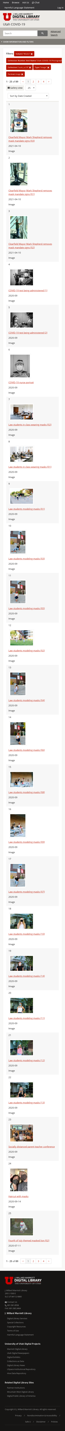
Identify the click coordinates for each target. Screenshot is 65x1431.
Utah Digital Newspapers (18, 1353)
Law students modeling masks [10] (26, 933)
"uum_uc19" (18, 67)
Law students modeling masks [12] (26, 1060)
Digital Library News (16, 1365)
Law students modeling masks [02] (26, 650)
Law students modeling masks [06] (26, 750)
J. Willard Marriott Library (16, 1290)
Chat (36, 2)
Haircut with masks (18, 1196)
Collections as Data (15, 1361)
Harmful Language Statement (19, 7)
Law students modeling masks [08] (26, 792)
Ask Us (25, 2)
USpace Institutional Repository (21, 1369)
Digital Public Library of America (21, 1396)
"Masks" (23, 54)
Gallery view (16, 87)
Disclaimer (41, 1421)
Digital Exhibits (13, 1357)
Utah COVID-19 (14, 24)
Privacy (18, 1415)
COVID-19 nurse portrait (21, 382)
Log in (60, 7)
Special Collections (15, 1322)
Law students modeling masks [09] (26, 841)
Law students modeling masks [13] (26, 1102)
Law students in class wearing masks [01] (29, 466)
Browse (15, 2)
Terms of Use (13, 1330)
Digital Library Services (17, 1318)
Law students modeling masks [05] (26, 608)
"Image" (41, 67)
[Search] (42, 33)
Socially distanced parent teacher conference (31, 1146)
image (14, 74)
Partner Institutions (16, 1387)
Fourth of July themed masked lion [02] (28, 1240)
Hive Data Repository (16, 1373)
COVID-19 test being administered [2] (27, 332)
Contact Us (12, 1302)
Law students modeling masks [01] (26, 508)
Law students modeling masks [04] (26, 700)
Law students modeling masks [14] (26, 975)
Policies (54, 1421)
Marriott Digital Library (17, 1349)
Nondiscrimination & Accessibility (42, 1415)
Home (6, 2)
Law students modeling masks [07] (26, 891)
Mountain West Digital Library (20, 1391)
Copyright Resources (16, 1326)
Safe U (28, 1421)
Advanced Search (56, 33)
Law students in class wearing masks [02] (29, 424)
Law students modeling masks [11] (26, 1018)
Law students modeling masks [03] (26, 558)
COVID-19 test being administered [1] (27, 290)
